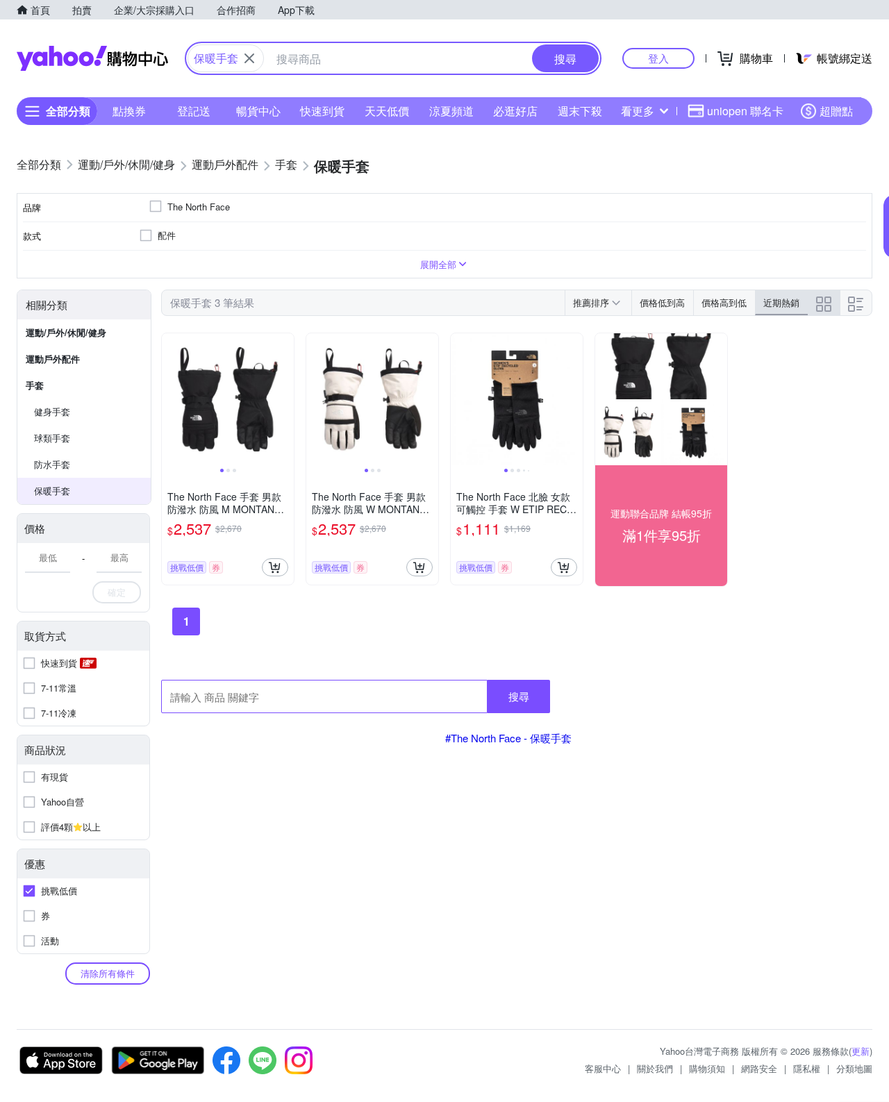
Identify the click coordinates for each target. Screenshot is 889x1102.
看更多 (637, 111)
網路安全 (759, 1068)
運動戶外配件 (53, 358)
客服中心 (603, 1068)
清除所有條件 (108, 973)
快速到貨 (322, 111)
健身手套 (52, 411)
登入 (658, 58)
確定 (117, 592)
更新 (860, 1051)
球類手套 (52, 437)
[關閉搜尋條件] (249, 58)
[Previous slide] (171, 399)
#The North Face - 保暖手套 (508, 738)
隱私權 (806, 1068)
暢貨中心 (258, 111)
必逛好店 (515, 111)
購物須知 (707, 1068)
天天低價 (387, 111)
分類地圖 (854, 1068)
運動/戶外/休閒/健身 (66, 332)
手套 (35, 385)
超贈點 (836, 111)
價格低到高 (662, 302)
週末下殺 (580, 111)
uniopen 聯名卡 (745, 111)
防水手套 (52, 464)
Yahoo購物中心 (92, 58)
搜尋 (518, 696)
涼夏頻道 (451, 111)
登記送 (193, 111)
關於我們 (655, 1068)
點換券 (129, 111)
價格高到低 (724, 302)
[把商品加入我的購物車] (275, 567)
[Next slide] (285, 399)
